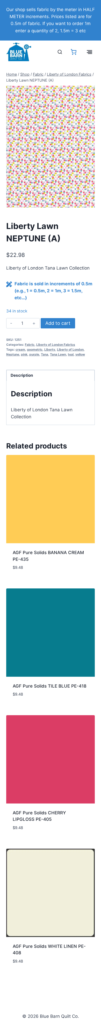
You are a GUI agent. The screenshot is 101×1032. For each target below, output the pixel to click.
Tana (44, 354)
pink (24, 354)
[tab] (50, 202)
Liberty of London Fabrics (55, 344)
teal (71, 354)
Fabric (29, 344)
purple (34, 354)
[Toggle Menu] (89, 52)
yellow (80, 354)
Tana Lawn (58, 354)
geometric (34, 349)
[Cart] (73, 52)
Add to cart (57, 323)
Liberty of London (70, 349)
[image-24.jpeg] (50, 147)
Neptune (12, 354)
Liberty (49, 349)
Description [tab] (22, 375)
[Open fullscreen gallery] (90, 202)
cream (20, 349)
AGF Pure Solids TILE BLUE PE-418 (49, 686)
